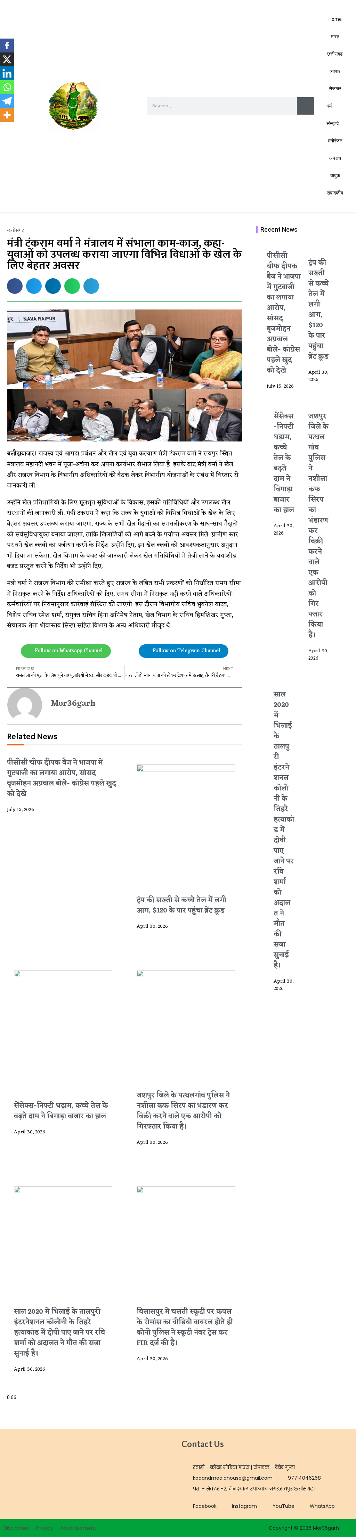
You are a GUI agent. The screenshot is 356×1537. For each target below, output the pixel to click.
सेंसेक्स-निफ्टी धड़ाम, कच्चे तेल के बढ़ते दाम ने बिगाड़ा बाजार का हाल (61, 1111)
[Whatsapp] (7, 87)
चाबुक (335, 175)
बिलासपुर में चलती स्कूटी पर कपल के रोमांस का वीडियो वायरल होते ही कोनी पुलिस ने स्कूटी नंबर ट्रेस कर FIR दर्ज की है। (185, 1327)
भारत (335, 36)
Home (335, 19)
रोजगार (335, 88)
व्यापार (335, 71)
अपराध (335, 158)
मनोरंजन (335, 140)
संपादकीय (335, 193)
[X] (7, 59)
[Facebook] (7, 45)
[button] (15, 286)
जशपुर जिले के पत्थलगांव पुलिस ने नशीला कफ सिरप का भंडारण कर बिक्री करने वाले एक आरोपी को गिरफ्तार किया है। (183, 1111)
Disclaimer (16, 1527)
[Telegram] (7, 101)
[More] (7, 115)
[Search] (305, 106)
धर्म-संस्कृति (332, 114)
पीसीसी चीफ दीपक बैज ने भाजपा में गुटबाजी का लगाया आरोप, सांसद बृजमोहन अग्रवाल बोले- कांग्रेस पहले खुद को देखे (61, 778)
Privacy (44, 1527)
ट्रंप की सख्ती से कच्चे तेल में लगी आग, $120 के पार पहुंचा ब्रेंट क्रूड (181, 905)
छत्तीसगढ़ (335, 54)
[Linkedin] (7, 73)
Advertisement (78, 1527)
